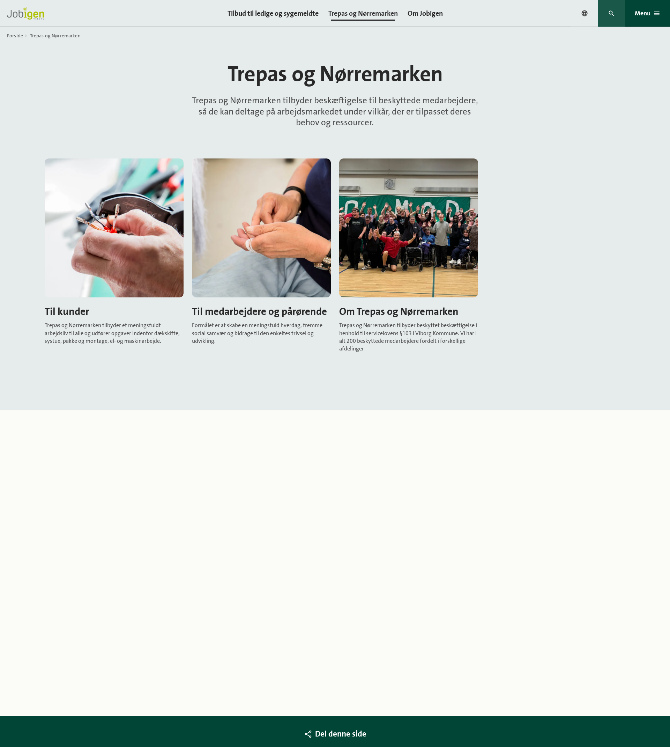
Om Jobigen (425, 13)
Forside (15, 35)
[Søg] (611, 13)
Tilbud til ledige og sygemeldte (273, 13)
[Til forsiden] (25, 13)
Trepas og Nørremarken (363, 13)
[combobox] (584, 13)
